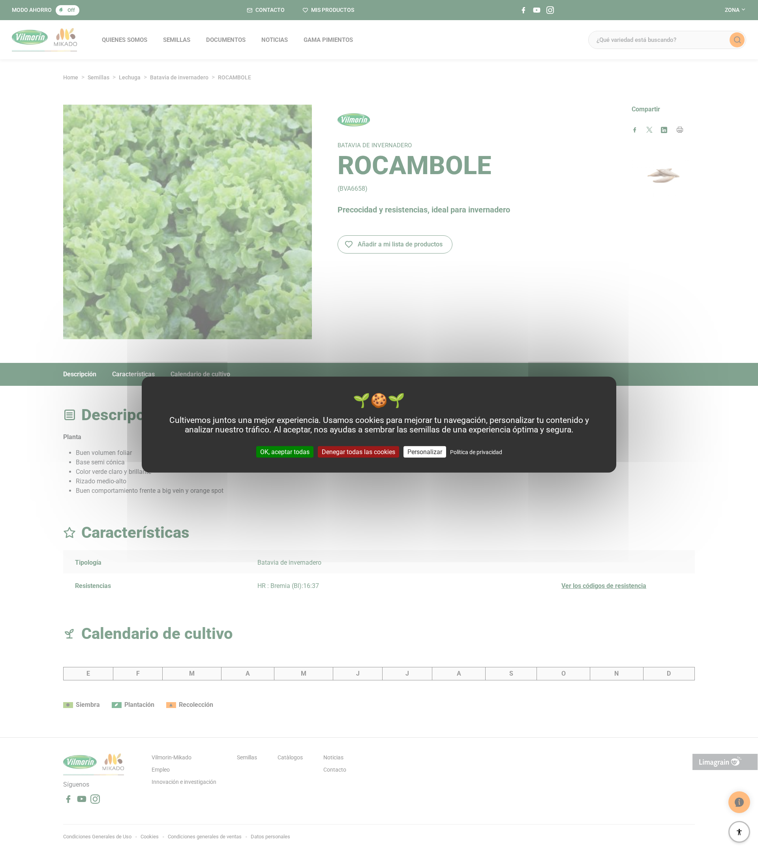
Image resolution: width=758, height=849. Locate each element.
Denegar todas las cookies (358, 451)
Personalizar (424, 451)
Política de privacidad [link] (476, 452)
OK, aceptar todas (285, 451)
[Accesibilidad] (739, 832)
